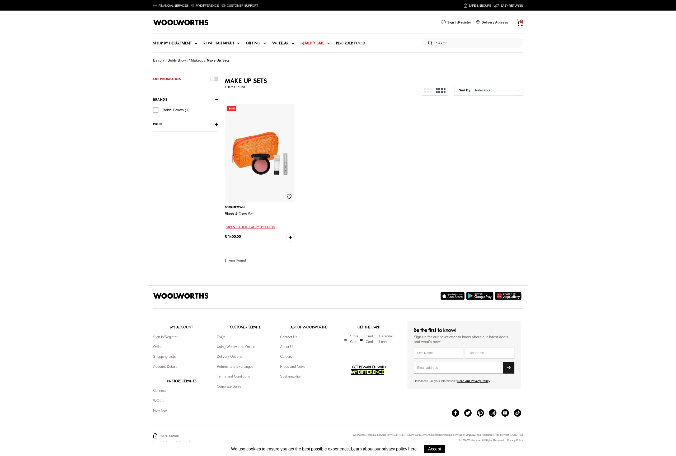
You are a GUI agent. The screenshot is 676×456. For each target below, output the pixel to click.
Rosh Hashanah (219, 43)
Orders (158, 347)
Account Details (165, 367)
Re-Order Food (350, 43)
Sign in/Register (165, 337)
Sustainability (290, 376)
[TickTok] (520, 413)
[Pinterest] (483, 413)
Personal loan (386, 339)
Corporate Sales (229, 386)
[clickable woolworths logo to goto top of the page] (181, 296)
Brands (160, 99)
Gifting (253, 43)
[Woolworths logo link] (181, 22)
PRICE (158, 124)
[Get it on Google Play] (480, 296)
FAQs (221, 337)
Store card (354, 339)
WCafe (158, 401)
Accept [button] (434, 449)
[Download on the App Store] (453, 296)
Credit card (370, 339)
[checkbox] (155, 110)
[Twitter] (470, 413)
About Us (287, 347)
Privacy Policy (515, 440)
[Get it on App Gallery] (509, 296)
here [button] (412, 449)
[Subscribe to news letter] (508, 368)
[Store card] (345, 340)
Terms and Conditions (233, 376)
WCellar (280, 43)
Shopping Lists (164, 357)
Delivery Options (229, 357)
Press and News (292, 367)
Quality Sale (312, 43)
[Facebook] (458, 413)
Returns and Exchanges (235, 367)
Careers (286, 357)
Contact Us (288, 337)
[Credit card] (361, 340)
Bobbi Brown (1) (176, 110)
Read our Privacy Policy (473, 381)
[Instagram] (495, 413)
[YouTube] (507, 413)
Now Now (160, 410)
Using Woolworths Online (236, 347)
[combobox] (477, 43)
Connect (159, 391)
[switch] (214, 79)
